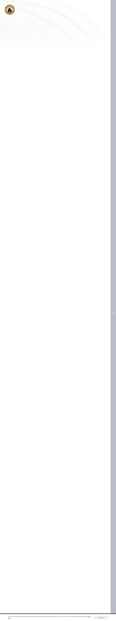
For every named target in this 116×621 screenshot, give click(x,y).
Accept (101, 617)
